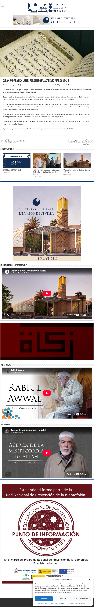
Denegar (62, 599)
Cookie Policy (42, 603)
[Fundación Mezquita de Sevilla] (47, 7)
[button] (89, 579)
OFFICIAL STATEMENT (12, 170)
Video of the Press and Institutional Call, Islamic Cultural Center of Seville (46, 172)
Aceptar (44, 599)
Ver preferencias (82, 599)
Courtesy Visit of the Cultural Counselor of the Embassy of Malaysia (78, 142)
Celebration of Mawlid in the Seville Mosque (15, 141)
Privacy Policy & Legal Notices (57, 603)
